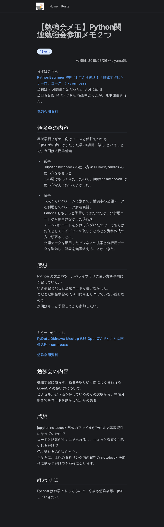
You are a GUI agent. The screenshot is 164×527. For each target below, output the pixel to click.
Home (54, 6)
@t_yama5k (117, 60)
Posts (65, 6)
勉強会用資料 (47, 111)
